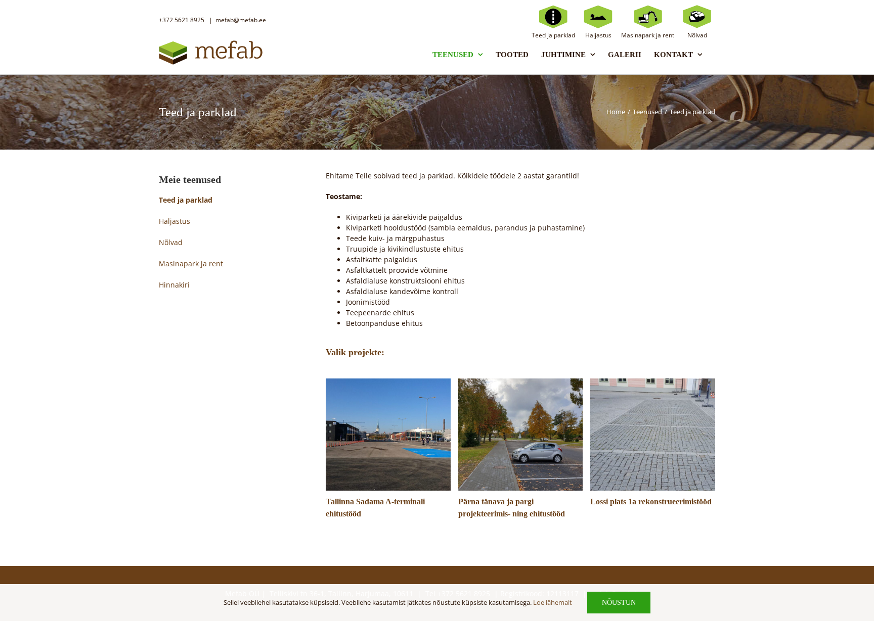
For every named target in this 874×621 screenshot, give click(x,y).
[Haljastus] (598, 16)
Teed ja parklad (185, 200)
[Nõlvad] (697, 16)
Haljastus (174, 221)
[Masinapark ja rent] (647, 16)
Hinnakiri (174, 285)
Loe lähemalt (552, 602)
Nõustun (619, 602)
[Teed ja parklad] (553, 16)
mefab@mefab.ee (240, 20)
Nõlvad (171, 242)
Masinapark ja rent (191, 263)
